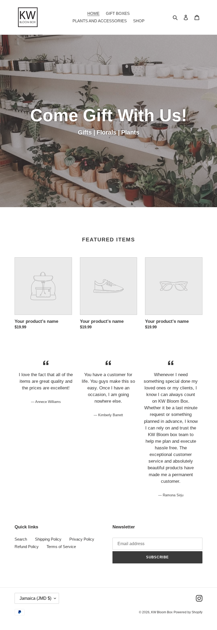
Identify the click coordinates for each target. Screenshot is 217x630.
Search (21, 539)
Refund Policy (27, 546)
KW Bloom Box (162, 612)
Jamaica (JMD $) (35, 598)
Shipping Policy (48, 539)
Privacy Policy (81, 539)
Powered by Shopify (188, 612)
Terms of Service (61, 546)
